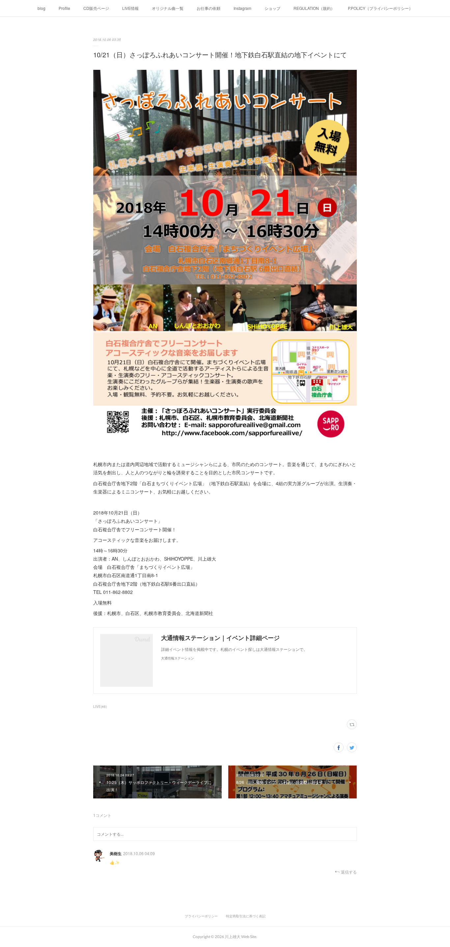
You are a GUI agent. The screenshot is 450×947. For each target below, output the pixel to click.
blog (41, 8)
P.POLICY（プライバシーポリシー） (380, 8)
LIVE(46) (100, 706)
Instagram (242, 8)
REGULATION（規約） (314, 8)
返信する (349, 872)
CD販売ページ (96, 8)
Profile (64, 8)
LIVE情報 (130, 8)
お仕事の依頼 (208, 8)
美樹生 (116, 853)
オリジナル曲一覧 (167, 8)
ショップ (272, 8)
